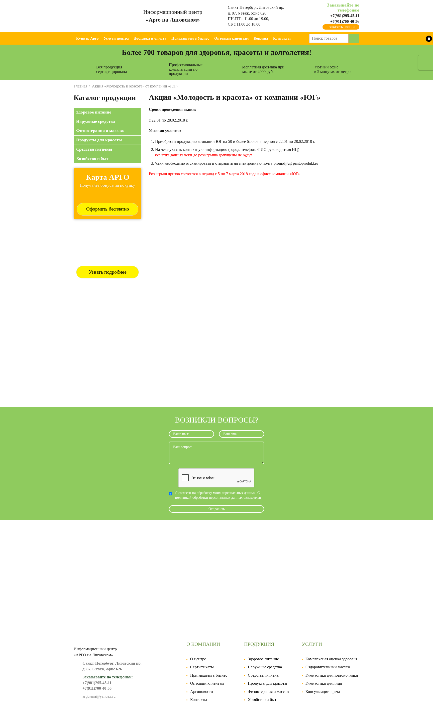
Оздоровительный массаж (327, 667)
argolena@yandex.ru (99, 696)
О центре (198, 659)
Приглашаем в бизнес (190, 38)
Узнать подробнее (108, 272)
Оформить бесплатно (107, 209)
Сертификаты (202, 667)
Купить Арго (87, 38)
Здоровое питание (93, 112)
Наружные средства (95, 121)
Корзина (261, 38)
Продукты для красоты (99, 140)
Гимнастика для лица (323, 683)
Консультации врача (322, 691)
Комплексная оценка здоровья (331, 659)
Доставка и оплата (150, 38)
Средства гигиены (94, 149)
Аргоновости (201, 691)
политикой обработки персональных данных (209, 497)
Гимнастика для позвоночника (331, 675)
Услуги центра (116, 38)
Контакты (282, 38)
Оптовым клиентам (231, 38)
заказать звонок (342, 27)
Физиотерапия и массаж (100, 130)
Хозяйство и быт (92, 158)
